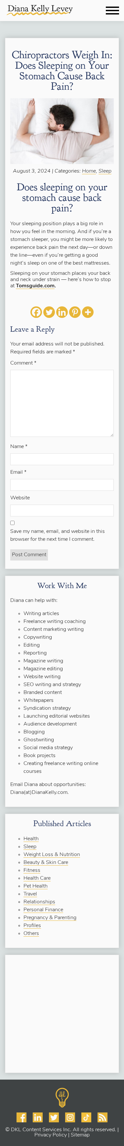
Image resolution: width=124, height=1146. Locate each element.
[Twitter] (49, 312)
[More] (88, 312)
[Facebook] (36, 312)
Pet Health (35, 886)
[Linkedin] (62, 312)
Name (18, 446)
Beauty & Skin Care (45, 862)
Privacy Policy (50, 1135)
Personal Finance (43, 910)
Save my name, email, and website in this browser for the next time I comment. (57, 535)
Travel (30, 894)
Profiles (32, 925)
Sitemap (80, 1135)
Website (20, 498)
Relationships (39, 902)
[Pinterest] (75, 312)
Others (31, 933)
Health (31, 839)
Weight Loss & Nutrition (51, 854)
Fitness (31, 870)
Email (18, 472)
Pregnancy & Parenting (49, 917)
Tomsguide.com (35, 286)
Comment (23, 363)
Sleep (105, 171)
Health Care (37, 878)
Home (89, 171)
